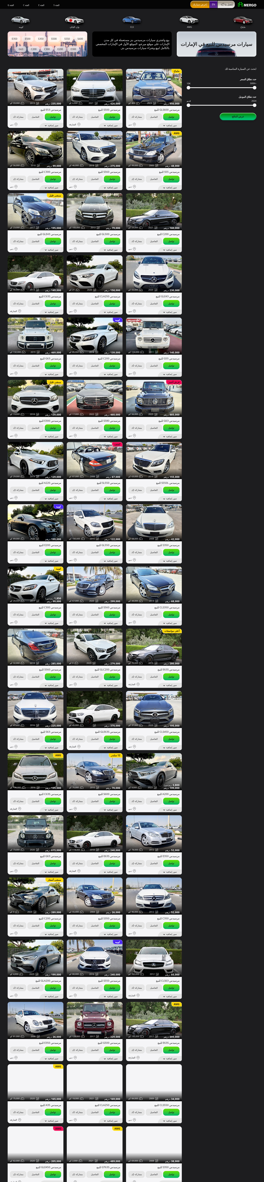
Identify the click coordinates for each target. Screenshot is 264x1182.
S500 (54, 38)
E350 (14, 38)
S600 (80, 38)
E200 (60, 49)
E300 (73, 49)
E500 (27, 38)
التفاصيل (154, 116)
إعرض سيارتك (200, 4)
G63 (21, 49)
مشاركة (138, 116)
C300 (47, 49)
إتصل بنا (229, 4)
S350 (41, 38)
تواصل (171, 116)
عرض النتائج (238, 116)
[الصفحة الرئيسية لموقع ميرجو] (247, 4)
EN (213, 4)
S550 (67, 38)
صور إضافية (171, 125)
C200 (34, 49)
